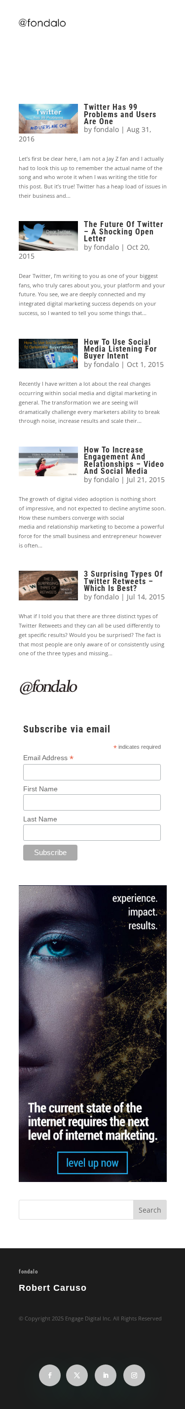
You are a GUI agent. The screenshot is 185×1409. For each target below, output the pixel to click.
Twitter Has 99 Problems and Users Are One (120, 114)
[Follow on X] (77, 1375)
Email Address (48, 758)
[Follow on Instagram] (134, 1375)
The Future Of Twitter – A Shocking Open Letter (123, 231)
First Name (40, 789)
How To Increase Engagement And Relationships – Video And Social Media (124, 460)
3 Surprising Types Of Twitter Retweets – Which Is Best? (123, 581)
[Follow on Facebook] (50, 1375)
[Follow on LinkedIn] (105, 1375)
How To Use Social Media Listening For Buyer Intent (120, 349)
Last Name (40, 819)
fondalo (106, 129)
